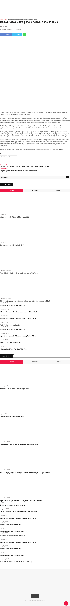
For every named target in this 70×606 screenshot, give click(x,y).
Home (1, 19)
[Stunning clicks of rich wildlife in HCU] (10, 231)
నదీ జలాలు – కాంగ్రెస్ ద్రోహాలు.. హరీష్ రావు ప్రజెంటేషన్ (14, 217)
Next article (4, 169)
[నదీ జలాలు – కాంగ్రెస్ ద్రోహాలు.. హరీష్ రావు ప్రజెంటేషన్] (10, 201)
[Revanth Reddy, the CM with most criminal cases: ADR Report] (10, 259)
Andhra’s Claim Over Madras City (10, 325)
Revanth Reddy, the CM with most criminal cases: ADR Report (19, 273)
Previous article (4, 165)
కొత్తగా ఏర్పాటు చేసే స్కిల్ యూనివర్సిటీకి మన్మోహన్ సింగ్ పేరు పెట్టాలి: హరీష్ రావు (21, 500)
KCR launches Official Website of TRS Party (13, 349)
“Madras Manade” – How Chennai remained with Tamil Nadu (18, 312)
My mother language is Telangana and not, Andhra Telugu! (18, 318)
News (5, 19)
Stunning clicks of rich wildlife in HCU (12, 245)
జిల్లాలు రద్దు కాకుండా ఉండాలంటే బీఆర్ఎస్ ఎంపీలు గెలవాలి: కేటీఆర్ (19, 170)
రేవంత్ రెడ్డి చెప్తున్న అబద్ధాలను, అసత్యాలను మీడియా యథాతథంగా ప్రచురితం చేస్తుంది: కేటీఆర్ (25, 301)
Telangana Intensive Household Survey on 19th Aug (16, 562)
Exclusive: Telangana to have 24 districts (12, 305)
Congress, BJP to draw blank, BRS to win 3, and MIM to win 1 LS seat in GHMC (24, 167)
